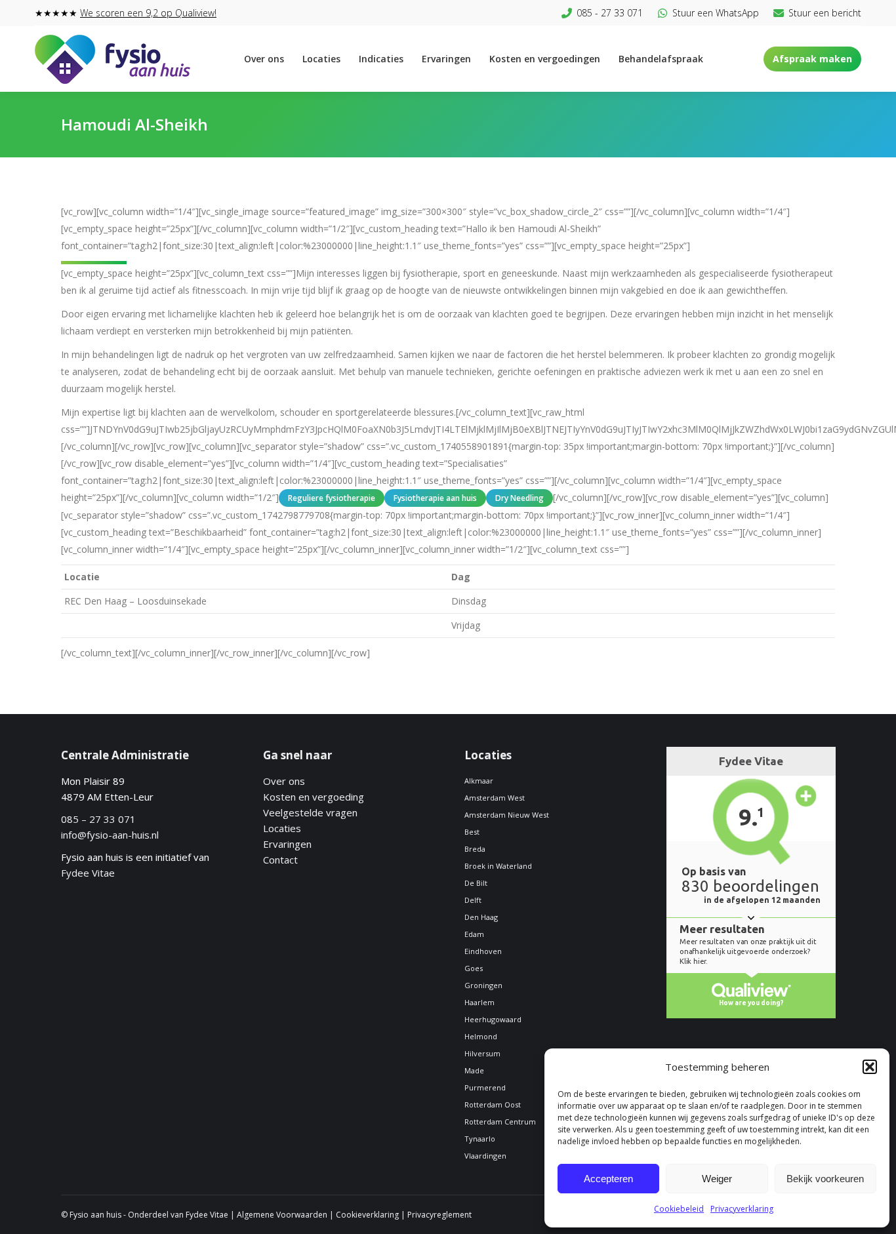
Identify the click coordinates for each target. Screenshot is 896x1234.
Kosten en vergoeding (313, 796)
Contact (280, 859)
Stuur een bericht (824, 13)
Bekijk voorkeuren (825, 1178)
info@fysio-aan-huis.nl (110, 834)
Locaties (282, 828)
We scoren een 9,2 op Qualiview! (148, 13)
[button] (869, 1066)
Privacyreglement (439, 1214)
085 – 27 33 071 (98, 819)
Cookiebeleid (679, 1208)
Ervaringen (287, 843)
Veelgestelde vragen (310, 812)
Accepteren (608, 1178)
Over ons (284, 780)
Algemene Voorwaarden (282, 1214)
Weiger (717, 1178)
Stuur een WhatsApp (715, 13)
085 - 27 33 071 (610, 13)
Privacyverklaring (741, 1208)
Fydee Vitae (88, 872)
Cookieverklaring (367, 1214)
